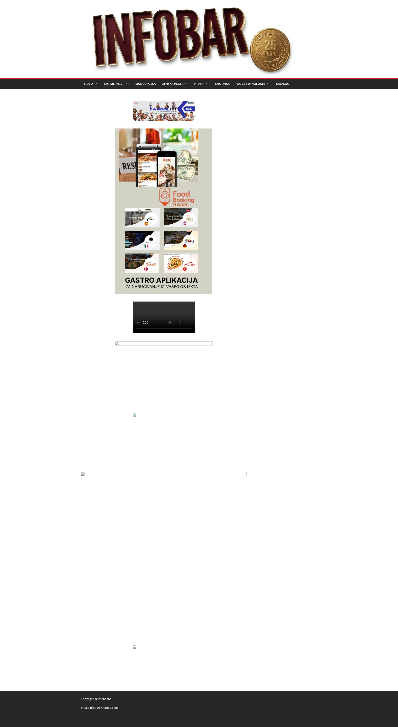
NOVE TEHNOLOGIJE (251, 84)
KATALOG (282, 84)
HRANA (199, 84)
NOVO (88, 84)
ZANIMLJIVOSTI (114, 84)
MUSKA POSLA (145, 84)
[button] (95, 84)
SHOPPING (222, 84)
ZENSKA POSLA (172, 84)
